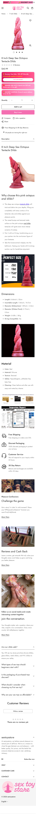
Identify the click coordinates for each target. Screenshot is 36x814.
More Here (5, 517)
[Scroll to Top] (32, 803)
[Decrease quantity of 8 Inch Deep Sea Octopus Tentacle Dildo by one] (12, 100)
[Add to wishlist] (30, 20)
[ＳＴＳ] (18, 8)
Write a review (18, 711)
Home (3, 14)
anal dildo (27, 223)
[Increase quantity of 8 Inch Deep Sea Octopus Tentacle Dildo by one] (32, 100)
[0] (32, 8)
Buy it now (18, 112)
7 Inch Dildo (13, 14)
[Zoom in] (30, 45)
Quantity (4, 100)
